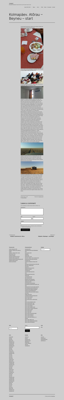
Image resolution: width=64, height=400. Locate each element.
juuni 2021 (10, 374)
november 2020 (11, 378)
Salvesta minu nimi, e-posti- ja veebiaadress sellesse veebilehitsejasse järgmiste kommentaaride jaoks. (32, 226)
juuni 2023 (10, 355)
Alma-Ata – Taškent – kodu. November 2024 (32, 257)
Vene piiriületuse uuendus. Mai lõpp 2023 (31, 288)
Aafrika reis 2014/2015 (12, 261)
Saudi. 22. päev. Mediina (29, 305)
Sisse (41, 327)
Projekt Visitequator (28, 343)
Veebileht (22, 221)
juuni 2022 (10, 367)
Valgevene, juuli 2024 (28, 269)
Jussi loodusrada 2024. (28, 276)
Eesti (38, 7)
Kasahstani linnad (27, 340)
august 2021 (11, 373)
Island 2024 (27, 266)
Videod (45, 7)
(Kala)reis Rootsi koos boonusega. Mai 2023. (32, 286)
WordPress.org (43, 340)
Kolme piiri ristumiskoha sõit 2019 (14, 256)
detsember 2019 (11, 379)
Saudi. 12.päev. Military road (29, 319)
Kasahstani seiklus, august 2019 (14, 257)
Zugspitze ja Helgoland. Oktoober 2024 (31, 261)
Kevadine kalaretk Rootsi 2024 (30, 274)
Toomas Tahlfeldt (24, 197)
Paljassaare (26, 254)
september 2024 (11, 345)
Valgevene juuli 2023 (28, 281)
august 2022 (11, 365)
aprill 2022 (10, 368)
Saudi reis (26, 344)
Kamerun (26, 338)
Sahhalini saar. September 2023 (30, 280)
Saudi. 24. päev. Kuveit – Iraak (29, 303)
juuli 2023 (10, 354)
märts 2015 (11, 387)
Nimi (22, 216)
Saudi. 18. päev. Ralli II (28, 310)
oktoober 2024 (11, 344)
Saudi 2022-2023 (27, 7)
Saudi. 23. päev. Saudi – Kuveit (29, 304)
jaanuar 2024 (11, 350)
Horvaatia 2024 (27, 270)
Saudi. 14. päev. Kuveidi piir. (29, 315)
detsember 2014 (11, 389)
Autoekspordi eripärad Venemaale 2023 (31, 295)
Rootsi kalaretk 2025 (28, 252)
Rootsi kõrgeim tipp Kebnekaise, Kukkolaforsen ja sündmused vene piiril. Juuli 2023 (32, 284)
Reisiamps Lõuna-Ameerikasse (29, 279)
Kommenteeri (23, 207)
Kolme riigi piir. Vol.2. (12, 254)
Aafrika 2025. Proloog (28, 256)
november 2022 (11, 363)
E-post (34, 216)
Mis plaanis (49, 7)
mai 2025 (10, 338)
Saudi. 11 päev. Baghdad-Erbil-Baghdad (31, 320)
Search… (26, 325)
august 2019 (11, 382)
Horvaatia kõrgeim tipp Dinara (29, 271)
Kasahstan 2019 (41, 196)
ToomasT (11, 3)
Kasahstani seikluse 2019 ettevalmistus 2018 (16, 259)
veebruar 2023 (11, 359)
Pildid (42, 7)
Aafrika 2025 (27, 255)
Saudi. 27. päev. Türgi (28, 298)
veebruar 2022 (11, 369)
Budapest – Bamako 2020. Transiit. (14, 252)
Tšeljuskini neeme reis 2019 (13, 260)
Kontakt (53, 7)
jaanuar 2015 (11, 388)
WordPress (53, 396)
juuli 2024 (10, 348)
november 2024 (11, 343)
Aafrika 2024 (27, 275)
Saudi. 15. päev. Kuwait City (29, 314)
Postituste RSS (43, 338)
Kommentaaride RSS (44, 339)
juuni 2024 (10, 349)
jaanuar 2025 (11, 340)
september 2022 (11, 364)
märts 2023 (11, 358)
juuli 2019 (10, 383)
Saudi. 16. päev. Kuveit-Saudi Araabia (30, 313)
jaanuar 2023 (11, 360)
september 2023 (11, 353)
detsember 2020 (11, 377)
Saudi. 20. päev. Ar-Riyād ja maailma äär (31, 308)
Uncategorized (27, 345)
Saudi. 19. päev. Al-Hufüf (29, 309)
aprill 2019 (10, 384)
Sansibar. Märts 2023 (28, 294)
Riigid (34, 7)
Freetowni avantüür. (12, 255)
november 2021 (11, 372)
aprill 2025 (10, 339)
